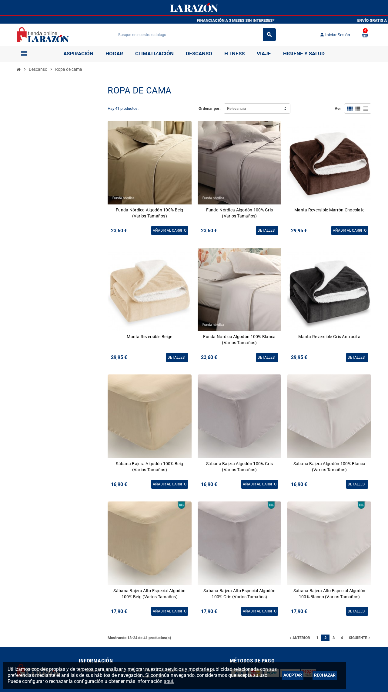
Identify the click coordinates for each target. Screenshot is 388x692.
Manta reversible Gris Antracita (329, 336)
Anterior (299, 638)
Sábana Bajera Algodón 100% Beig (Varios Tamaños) (149, 466)
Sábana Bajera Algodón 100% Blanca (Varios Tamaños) (329, 466)
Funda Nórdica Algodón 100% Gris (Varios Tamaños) (239, 212)
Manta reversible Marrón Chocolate (329, 209)
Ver (338, 108)
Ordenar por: (210, 108)
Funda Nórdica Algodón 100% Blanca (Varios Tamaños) (239, 339)
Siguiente (360, 638)
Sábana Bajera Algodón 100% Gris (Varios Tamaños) (239, 466)
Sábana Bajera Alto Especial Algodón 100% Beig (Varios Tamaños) (149, 593)
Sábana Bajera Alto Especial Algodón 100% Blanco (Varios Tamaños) (329, 593)
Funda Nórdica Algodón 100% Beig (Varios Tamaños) (149, 212)
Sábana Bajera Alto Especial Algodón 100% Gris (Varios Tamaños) (239, 593)
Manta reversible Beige (149, 336)
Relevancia (236, 108)
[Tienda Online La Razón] (43, 34)
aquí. (169, 681)
